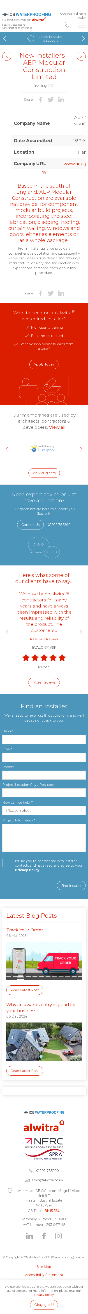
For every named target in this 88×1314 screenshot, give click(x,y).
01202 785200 (67, 25)
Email (6, 749)
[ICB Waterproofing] (44, 1118)
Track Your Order (24, 930)
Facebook (44, 1235)
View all (57, 427)
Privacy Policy (27, 870)
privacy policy (44, 1294)
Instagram (58, 1235)
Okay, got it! (44, 1305)
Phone (7, 767)
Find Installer (71, 886)
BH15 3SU (52, 1211)
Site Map (44, 1267)
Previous (4, 38)
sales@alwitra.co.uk (47, 1180)
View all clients (44, 473)
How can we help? (17, 803)
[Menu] (81, 25)
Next (83, 38)
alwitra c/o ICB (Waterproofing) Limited (26, 17)
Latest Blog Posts (31, 915)
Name (7, 731)
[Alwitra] (44, 1136)
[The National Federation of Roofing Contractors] (44, 1147)
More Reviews (44, 682)
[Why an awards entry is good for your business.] (43, 1064)
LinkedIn (29, 1235)
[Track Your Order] (43, 983)
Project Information (18, 820)
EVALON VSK (44, 648)
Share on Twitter (51, 100)
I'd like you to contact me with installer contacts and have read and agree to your (48, 865)
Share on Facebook (40, 100)
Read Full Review (44, 639)
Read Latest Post (25, 990)
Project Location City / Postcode (28, 785)
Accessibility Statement (44, 1275)
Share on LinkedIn (61, 100)
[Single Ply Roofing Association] (44, 1159)
